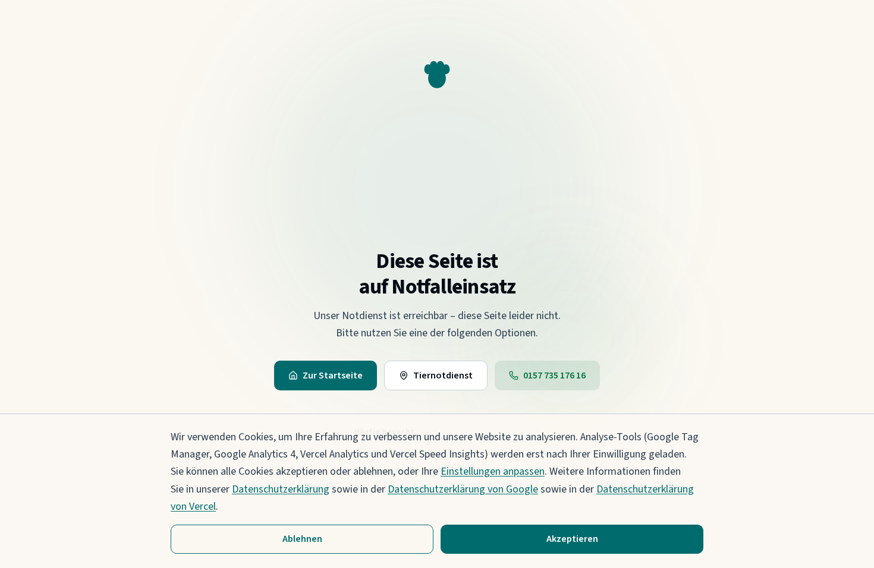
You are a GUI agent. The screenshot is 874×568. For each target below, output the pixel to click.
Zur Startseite (333, 375)
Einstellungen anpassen (493, 471)
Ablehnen (302, 538)
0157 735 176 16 (554, 375)
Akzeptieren (572, 538)
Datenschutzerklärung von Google (463, 489)
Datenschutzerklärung (280, 489)
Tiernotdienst (443, 375)
